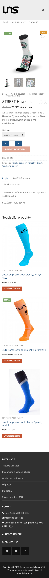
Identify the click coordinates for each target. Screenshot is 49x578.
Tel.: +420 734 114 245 (16, 513)
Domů (5, 22)
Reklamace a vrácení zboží (16, 472)
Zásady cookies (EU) (13, 497)
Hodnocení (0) (12, 184)
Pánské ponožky (19, 163)
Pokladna (7, 490)
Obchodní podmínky (12, 478)
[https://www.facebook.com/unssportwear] (6, 551)
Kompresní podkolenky (12, 270)
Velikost (6, 130)
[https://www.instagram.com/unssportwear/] (25, 551)
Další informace (21, 178)
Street (39, 163)
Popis (5, 178)
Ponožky (32, 163)
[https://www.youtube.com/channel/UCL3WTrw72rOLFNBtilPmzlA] (16, 551)
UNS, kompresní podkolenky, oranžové (24, 349)
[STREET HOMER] (45, 102)
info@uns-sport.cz (13, 517)
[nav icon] (37, 10)
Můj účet (6, 484)
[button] (42, 35)
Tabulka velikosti (10, 465)
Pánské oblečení (18, 94)
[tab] (5, 179)
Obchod (16, 22)
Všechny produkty (10, 166)
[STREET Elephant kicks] (40, 102)
